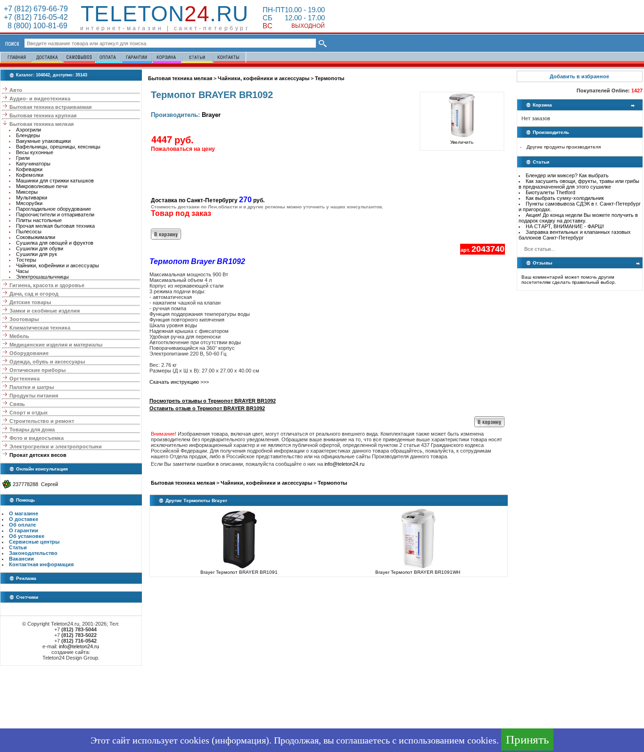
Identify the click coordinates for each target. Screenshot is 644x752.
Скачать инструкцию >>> (179, 382)
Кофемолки (29, 175)
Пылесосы (28, 231)
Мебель (19, 336)
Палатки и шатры (31, 387)
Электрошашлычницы (42, 277)
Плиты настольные (39, 220)
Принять (527, 739)
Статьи (18, 547)
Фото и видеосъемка (36, 438)
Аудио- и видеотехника (39, 98)
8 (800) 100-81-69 (35, 26)
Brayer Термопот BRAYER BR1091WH (417, 572)
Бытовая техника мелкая (41, 124)
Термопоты (329, 78)
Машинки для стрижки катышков (55, 180)
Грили (23, 158)
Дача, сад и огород (33, 294)
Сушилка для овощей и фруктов (54, 243)
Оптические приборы (37, 370)
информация (240, 740)
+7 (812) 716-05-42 (36, 17)
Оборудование (29, 353)
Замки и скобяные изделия (44, 311)
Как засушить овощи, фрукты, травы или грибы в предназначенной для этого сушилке (579, 184)
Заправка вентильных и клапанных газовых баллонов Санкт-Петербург (575, 234)
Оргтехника (24, 378)
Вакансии (21, 559)
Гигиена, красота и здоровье (46, 285)
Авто (15, 90)
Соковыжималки (35, 237)
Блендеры (28, 135)
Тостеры (26, 260)
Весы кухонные (34, 152)
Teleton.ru (164, 13)
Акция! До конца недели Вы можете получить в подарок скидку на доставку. (578, 217)
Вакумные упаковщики (43, 141)
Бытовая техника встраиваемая (50, 107)
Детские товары (30, 302)
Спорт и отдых (28, 412)
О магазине (23, 513)
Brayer (211, 114)
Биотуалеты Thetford (550, 192)
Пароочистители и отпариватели (55, 214)
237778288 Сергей (35, 484)
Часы (22, 271)
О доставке (23, 519)
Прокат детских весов (37, 455)
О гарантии (23, 530)
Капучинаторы (33, 163)
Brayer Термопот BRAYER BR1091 (239, 572)
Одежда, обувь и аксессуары (47, 361)
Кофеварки (29, 169)
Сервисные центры (34, 542)
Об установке (26, 536)
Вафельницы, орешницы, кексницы (58, 146)
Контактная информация (41, 564)
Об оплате (22, 525)
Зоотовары (24, 319)
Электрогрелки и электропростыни (55, 446)
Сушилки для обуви (39, 248)
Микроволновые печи (41, 186)
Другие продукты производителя (564, 146)
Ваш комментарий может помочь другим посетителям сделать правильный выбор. (568, 279)
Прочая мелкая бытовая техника (55, 226)
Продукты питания (33, 395)
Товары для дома (32, 429)
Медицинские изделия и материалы (55, 344)
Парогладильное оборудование (53, 209)
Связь (17, 404)
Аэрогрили (28, 129)
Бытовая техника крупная (42, 115)
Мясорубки (29, 203)
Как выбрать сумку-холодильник (565, 198)
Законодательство (33, 553)
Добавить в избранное (579, 76)
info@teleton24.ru (79, 646)
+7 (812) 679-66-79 (36, 9)
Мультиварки (31, 197)
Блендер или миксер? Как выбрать (567, 175)
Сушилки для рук (36, 254)
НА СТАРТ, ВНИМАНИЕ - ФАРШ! (565, 226)
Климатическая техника (39, 328)
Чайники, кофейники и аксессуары (57, 265)
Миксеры (27, 192)
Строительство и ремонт (41, 421)
